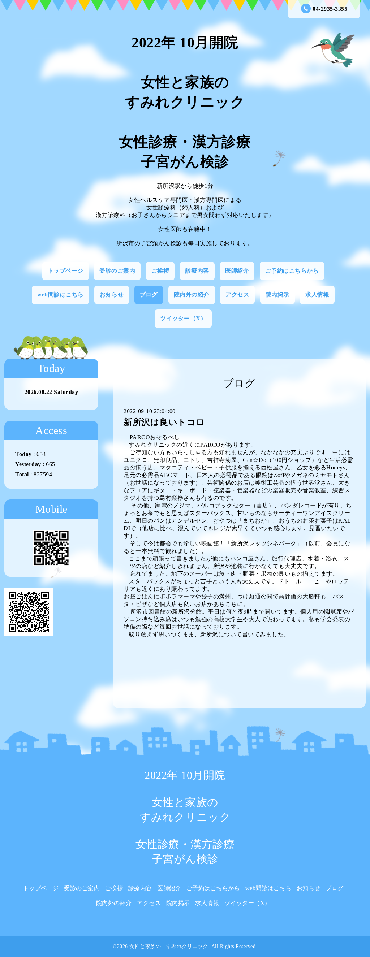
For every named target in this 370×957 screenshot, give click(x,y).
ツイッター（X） (183, 318)
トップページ (65, 271)
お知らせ (112, 294)
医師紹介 (237, 271)
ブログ (149, 294)
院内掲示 (277, 294)
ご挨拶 (160, 271)
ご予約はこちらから (292, 271)
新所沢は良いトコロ (164, 422)
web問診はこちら (60, 294)
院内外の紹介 (192, 294)
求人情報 (317, 294)
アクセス (237, 294)
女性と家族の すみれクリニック (168, 946)
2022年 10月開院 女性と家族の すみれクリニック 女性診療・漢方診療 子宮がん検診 (185, 102)
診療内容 (197, 271)
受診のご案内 (117, 271)
